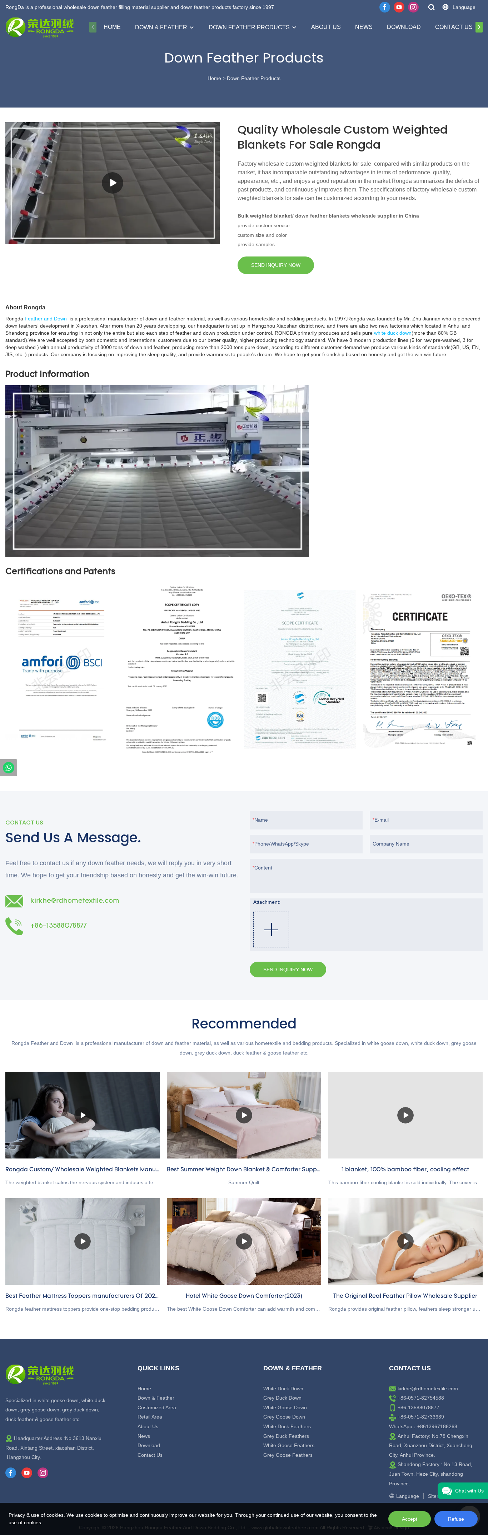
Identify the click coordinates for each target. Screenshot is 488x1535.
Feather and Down (46, 319)
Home (112, 27)
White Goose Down (285, 1407)
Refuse (456, 1519)
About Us (326, 27)
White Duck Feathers (287, 1426)
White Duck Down (283, 1388)
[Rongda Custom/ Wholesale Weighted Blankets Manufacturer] (82, 1115)
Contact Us (454, 27)
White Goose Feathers (288, 1445)
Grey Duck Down (282, 1398)
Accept (409, 1519)
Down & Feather (161, 27)
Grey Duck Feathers (286, 1436)
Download (404, 27)
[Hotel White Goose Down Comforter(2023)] (244, 1241)
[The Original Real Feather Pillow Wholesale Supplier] (405, 1241)
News (364, 27)
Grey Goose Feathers (288, 1455)
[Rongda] (8, 767)
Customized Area (157, 1407)
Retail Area (150, 1417)
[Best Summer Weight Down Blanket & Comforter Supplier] (244, 1115)
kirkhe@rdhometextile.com (428, 1388)
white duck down (393, 333)
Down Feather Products (249, 27)
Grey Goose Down (284, 1417)
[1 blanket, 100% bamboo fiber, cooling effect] (405, 1115)
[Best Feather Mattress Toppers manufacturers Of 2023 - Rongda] (82, 1241)
